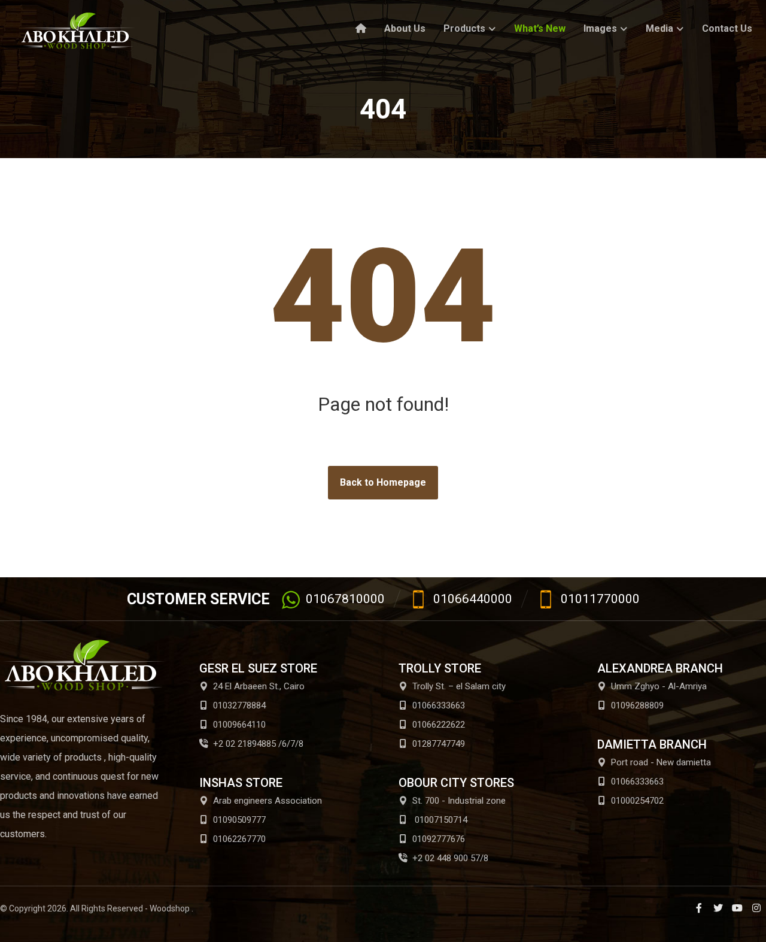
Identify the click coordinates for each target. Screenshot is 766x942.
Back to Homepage (383, 482)
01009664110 (239, 724)
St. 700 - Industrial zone (459, 800)
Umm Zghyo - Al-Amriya (659, 686)
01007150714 (439, 819)
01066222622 (438, 724)
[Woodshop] (78, 31)
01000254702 (637, 800)
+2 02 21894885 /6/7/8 (258, 743)
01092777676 (438, 839)
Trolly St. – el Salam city (459, 686)
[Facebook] (699, 907)
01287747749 (438, 743)
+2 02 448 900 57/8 (450, 858)
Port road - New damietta (661, 762)
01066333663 (438, 705)
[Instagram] (756, 907)
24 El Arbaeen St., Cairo (259, 686)
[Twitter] (718, 907)
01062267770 (239, 839)
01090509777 (239, 819)
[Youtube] (737, 907)
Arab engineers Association (267, 800)
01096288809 (637, 705)
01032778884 (239, 705)
